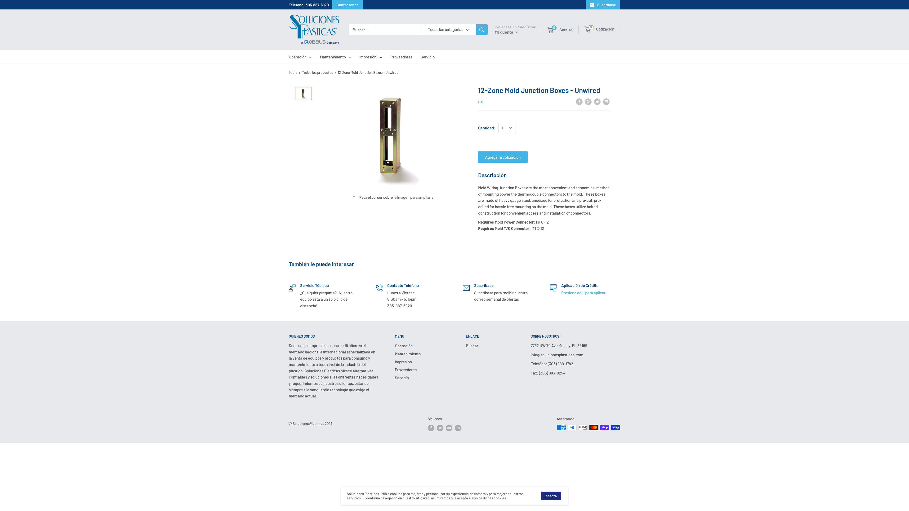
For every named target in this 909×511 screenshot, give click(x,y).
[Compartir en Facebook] (579, 101)
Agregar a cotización (503, 157)
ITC (480, 102)
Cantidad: (486, 127)
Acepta (551, 496)
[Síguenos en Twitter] (440, 428)
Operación (298, 56)
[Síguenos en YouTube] (449, 428)
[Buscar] (482, 29)
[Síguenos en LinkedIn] (458, 428)
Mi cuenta (504, 32)
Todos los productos (317, 72)
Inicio (293, 72)
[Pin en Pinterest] (588, 101)
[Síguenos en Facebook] (431, 428)
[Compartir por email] (606, 101)
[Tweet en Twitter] (597, 101)
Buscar (472, 345)
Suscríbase (606, 4)
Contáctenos (347, 4)
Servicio (428, 56)
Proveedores (401, 56)
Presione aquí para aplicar (583, 292)
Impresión (368, 56)
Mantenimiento (333, 56)
